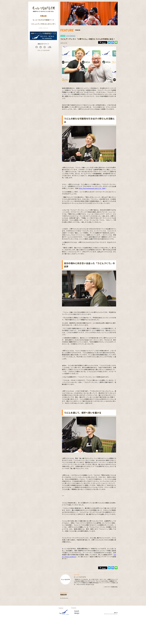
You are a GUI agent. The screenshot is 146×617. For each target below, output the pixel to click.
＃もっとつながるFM (43, 50)
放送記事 (63, 36)
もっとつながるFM (70, 36)
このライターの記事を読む (111, 587)
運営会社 (116, 612)
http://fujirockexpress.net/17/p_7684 (92, 188)
